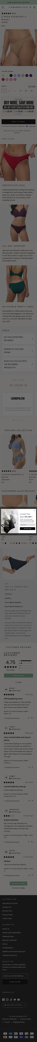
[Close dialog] (34, 510)
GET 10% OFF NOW (27, 528)
